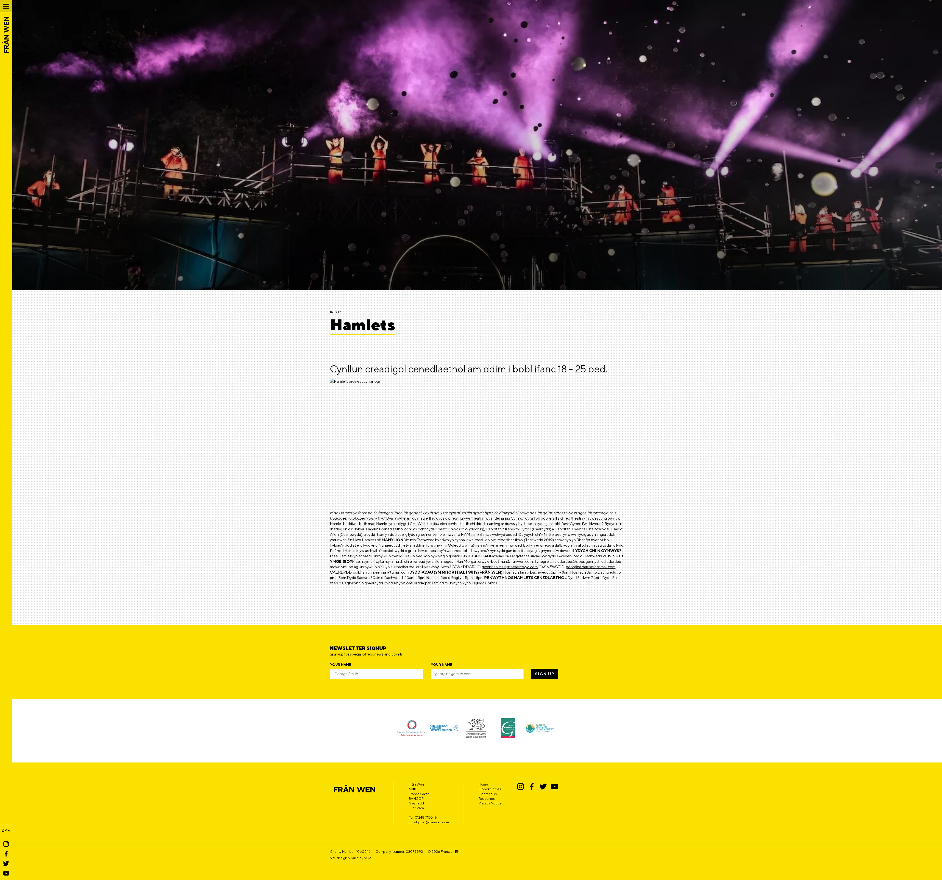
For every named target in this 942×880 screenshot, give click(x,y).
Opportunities (490, 789)
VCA (367, 858)
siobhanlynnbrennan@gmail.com (381, 572)
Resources (487, 799)
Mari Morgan (466, 561)
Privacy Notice (490, 803)
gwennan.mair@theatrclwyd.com (510, 567)
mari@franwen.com (516, 561)
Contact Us (488, 794)
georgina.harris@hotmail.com (590, 567)
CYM (6, 831)
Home (483, 784)
